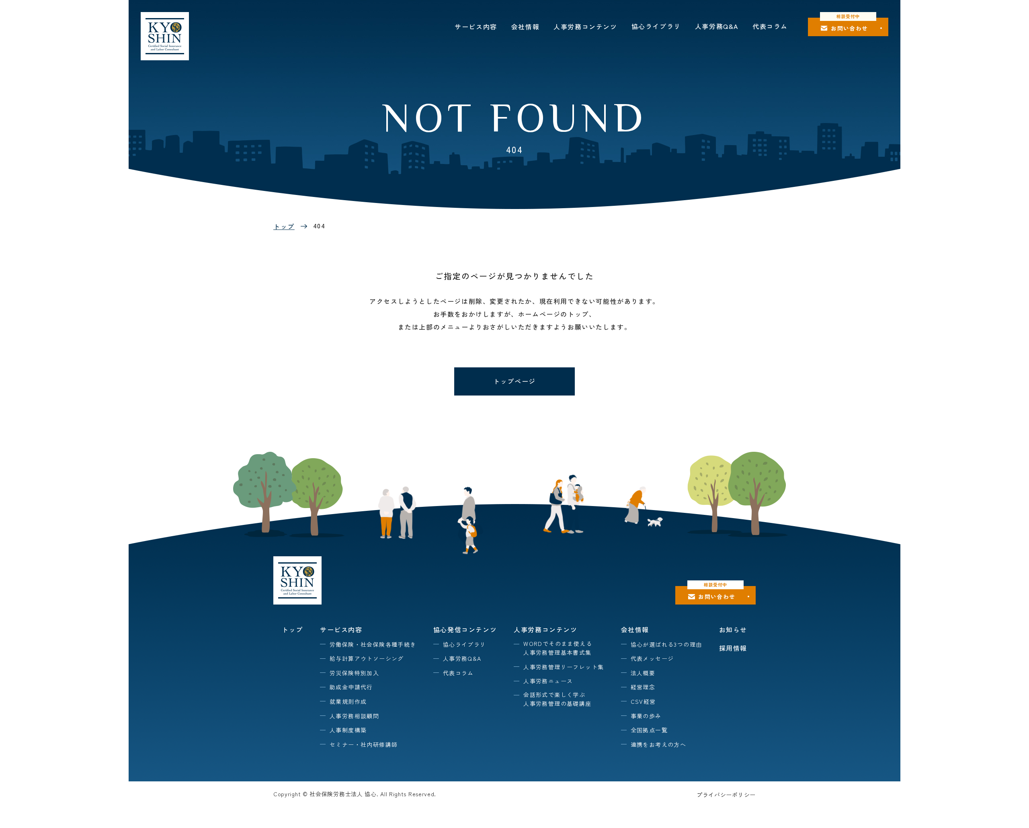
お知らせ (733, 629)
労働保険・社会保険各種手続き (373, 644)
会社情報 (525, 26)
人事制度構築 (348, 730)
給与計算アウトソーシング (367, 658)
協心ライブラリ (656, 26)
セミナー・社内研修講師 (364, 744)
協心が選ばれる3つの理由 (666, 644)
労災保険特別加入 (354, 673)
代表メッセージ (652, 658)
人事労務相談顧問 (354, 716)
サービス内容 (476, 26)
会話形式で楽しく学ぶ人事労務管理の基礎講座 (557, 699)
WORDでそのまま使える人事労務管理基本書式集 (557, 647)
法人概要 (643, 673)
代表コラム (770, 26)
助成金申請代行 (351, 687)
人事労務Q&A (716, 26)
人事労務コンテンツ (585, 26)
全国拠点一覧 (649, 730)
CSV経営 (643, 701)
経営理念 (643, 687)
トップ (284, 226)
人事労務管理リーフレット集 (563, 667)
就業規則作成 (348, 701)
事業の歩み (646, 716)
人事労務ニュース (548, 681)
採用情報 (733, 648)
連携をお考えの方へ (659, 744)
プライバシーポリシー (726, 795)
